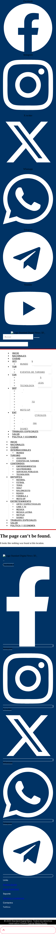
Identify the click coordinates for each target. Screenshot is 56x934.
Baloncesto (23, 491)
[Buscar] (36, 337)
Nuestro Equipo (10, 884)
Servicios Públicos (27, 472)
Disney (24, 429)
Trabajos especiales (25, 431)
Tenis (19, 485)
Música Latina (24, 512)
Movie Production (11, 889)
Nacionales (19, 356)
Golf (19, 488)
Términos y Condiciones (13, 898)
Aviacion (21, 458)
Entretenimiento (20, 501)
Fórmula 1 (22, 496)
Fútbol (20, 482)
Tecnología (27, 385)
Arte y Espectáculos (28, 504)
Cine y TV (21, 507)
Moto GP (25, 410)
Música (20, 509)
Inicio (15, 353)
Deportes (16, 477)
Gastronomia (24, 469)
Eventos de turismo (32, 372)
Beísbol (20, 480)
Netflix (20, 515)
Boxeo (20, 493)
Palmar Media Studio (37, 923)
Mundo (24, 364)
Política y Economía (24, 437)
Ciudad (16, 359)
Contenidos (17, 463)
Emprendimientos (26, 466)
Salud (16, 434)
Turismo (15, 455)
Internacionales (20, 450)
